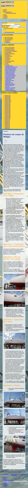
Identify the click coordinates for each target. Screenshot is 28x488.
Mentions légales (5, 474)
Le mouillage (8, 62)
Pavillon (5, 15)
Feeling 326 (7, 108)
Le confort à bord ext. (10, 50)
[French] (23, 20)
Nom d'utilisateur (6, 25)
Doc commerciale (9, 38)
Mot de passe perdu (9, 32)
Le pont (6, 63)
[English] (22, 20)
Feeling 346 (7, 110)
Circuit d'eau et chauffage (11, 51)
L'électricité (7, 54)
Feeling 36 (7, 123)
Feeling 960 (7, 99)
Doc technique (8, 39)
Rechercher (5, 22)
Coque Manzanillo (9, 78)
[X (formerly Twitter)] (6, 141)
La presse (7, 41)
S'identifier (4, 29)
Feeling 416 (7, 113)
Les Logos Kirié (9, 65)
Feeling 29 (7, 119)
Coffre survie (8, 79)
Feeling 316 (7, 107)
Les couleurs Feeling (10, 75)
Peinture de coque (9, 73)
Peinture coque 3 (9, 89)
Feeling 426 (7, 114)
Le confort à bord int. (9, 48)
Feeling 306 (7, 106)
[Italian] (25, 20)
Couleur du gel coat (10, 71)
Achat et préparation (9, 47)
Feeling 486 (7, 117)
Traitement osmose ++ (10, 90)
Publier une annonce (11, 13)
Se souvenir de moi (8, 28)
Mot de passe (5, 27)
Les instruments (8, 56)
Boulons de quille (9, 85)
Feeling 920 (7, 97)
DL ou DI (7, 86)
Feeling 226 (7, 102)
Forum (4, 10)
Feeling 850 (7, 96)
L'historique (7, 42)
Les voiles (7, 59)
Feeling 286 (7, 105)
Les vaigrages (8, 52)
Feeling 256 (7, 103)
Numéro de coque (9, 80)
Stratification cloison (10, 84)
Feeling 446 (7, 116)
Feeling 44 (7, 125)
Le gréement (8, 58)
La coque (7, 64)
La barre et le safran (9, 61)
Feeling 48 (7, 127)
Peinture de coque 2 (10, 76)
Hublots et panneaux (10, 53)
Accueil (5, 9)
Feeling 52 (7, 128)
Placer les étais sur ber (10, 69)
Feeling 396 (7, 112)
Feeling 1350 (8, 101)
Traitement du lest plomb (11, 67)
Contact (5, 18)
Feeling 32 (7, 122)
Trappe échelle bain (10, 74)
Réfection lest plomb (10, 87)
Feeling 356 (7, 111)
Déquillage (8, 81)
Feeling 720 (7, 95)
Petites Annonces (7, 12)
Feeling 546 (7, 118)
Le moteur (7, 57)
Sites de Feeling (9, 37)
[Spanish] (26, 20)
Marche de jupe (9, 82)
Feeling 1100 (8, 100)
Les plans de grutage (10, 68)
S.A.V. (4, 14)
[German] (24, 20)
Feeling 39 (7, 124)
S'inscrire (5, 16)
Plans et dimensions (10, 70)
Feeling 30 (7, 121)
